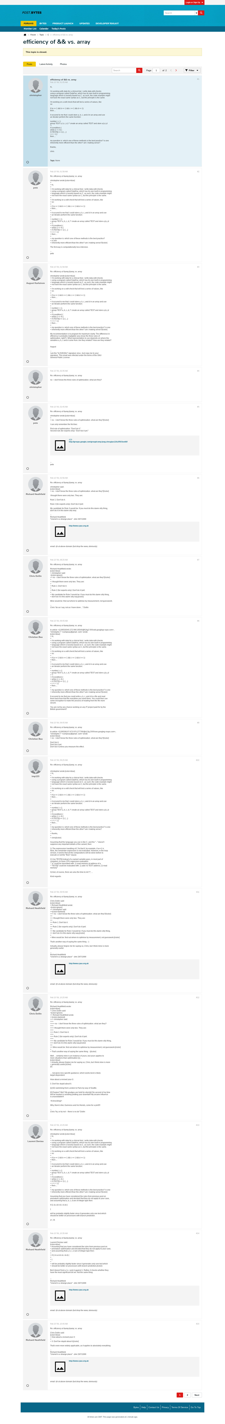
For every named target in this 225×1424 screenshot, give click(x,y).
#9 (198, 723)
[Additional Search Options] (196, 12)
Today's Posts (59, 28)
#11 (197, 892)
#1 (198, 79)
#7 (198, 560)
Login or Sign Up (193, 2)
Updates (84, 23)
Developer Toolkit (107, 23)
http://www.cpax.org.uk (79, 526)
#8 (198, 621)
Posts (29, 64)
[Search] (201, 12)
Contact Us (153, 1407)
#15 (197, 1324)
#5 (198, 407)
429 (70, 440)
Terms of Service (179, 1407)
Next (197, 1395)
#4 (198, 371)
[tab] (29, 64)
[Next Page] (176, 70)
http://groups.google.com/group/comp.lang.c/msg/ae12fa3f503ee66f (98, 442)
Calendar (44, 28)
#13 (197, 1125)
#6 (198, 478)
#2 (198, 172)
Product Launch (62, 23)
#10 (197, 760)
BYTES (42, 23)
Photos (63, 64)
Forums (28, 23)
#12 (197, 997)
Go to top (196, 1407)
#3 (198, 267)
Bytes (136, 1407)
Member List (30, 28)
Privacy (165, 1407)
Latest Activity (46, 64)
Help (143, 1407)
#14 (197, 1233)
